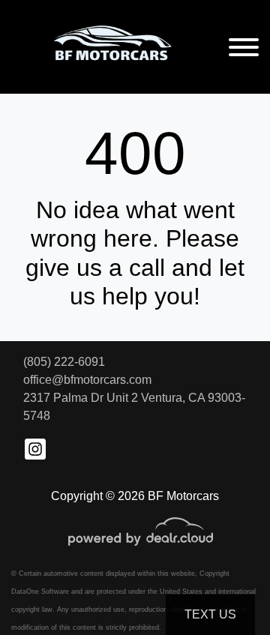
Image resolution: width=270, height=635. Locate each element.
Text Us (210, 614)
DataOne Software (40, 591)
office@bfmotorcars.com (87, 379)
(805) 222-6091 (64, 361)
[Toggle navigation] (244, 47)
